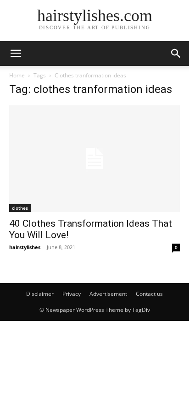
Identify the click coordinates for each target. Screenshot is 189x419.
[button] (15, 53)
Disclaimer (40, 294)
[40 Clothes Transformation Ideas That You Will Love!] (94, 158)
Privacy (71, 294)
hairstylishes (24, 247)
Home (17, 75)
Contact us (149, 294)
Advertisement (108, 294)
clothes (20, 208)
